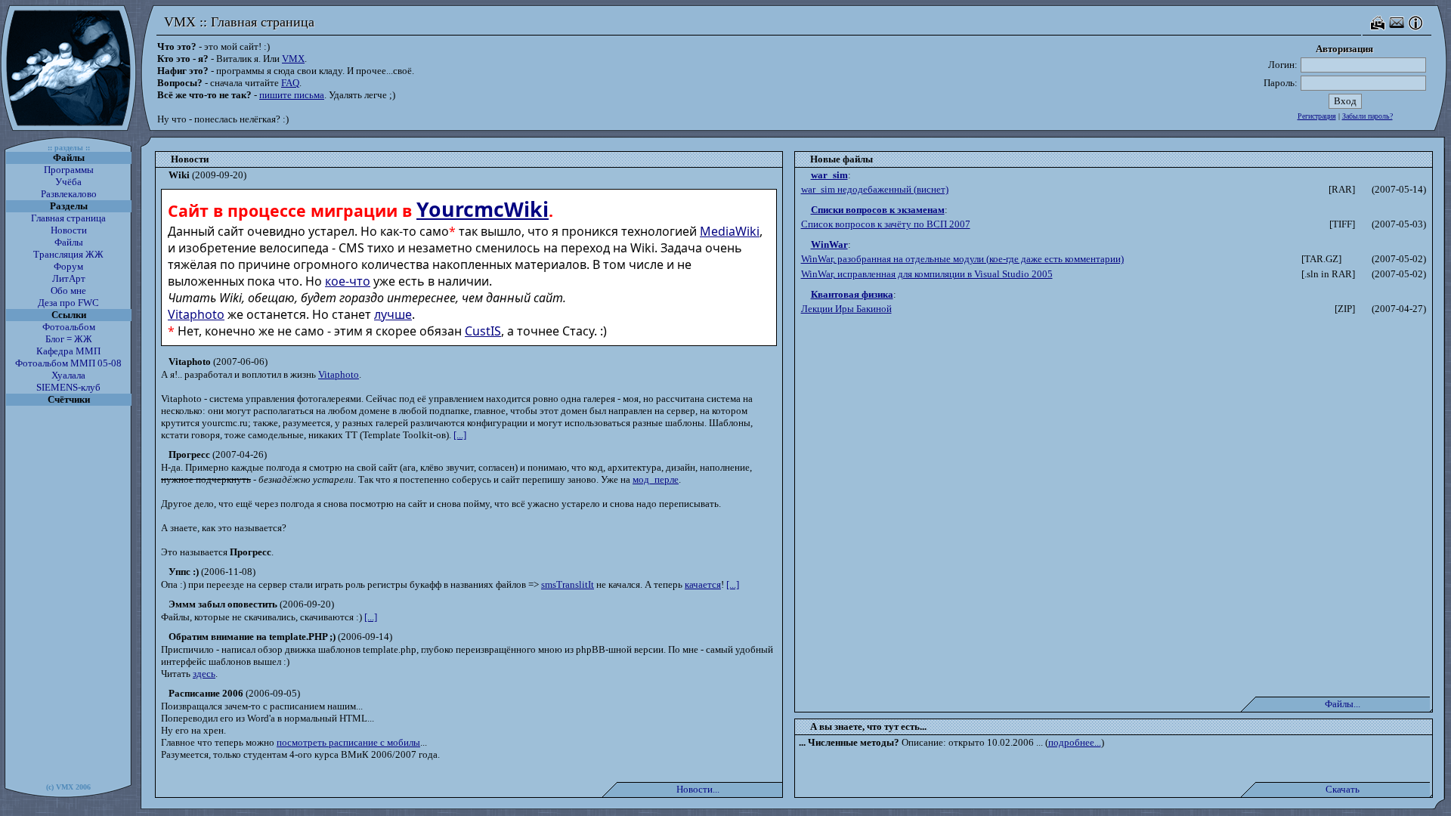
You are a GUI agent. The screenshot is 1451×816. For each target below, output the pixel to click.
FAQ (290, 82)
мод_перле (656, 479)
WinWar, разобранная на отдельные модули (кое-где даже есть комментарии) (962, 258)
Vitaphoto (196, 314)
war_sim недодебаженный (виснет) (874, 189)
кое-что (347, 281)
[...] (459, 434)
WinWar (829, 244)
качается (703, 584)
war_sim (829, 175)
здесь (204, 673)
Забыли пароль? (1367, 116)
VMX (293, 58)
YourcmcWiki (482, 209)
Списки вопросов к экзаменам (878, 209)
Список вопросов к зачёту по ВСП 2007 (885, 224)
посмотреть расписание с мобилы (348, 742)
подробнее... (1074, 742)
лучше (393, 314)
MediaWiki (730, 231)
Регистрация (1317, 116)
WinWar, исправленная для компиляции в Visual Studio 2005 (927, 274)
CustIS (483, 331)
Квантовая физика (852, 294)
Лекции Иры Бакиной (846, 308)
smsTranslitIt (567, 584)
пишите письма (291, 94)
